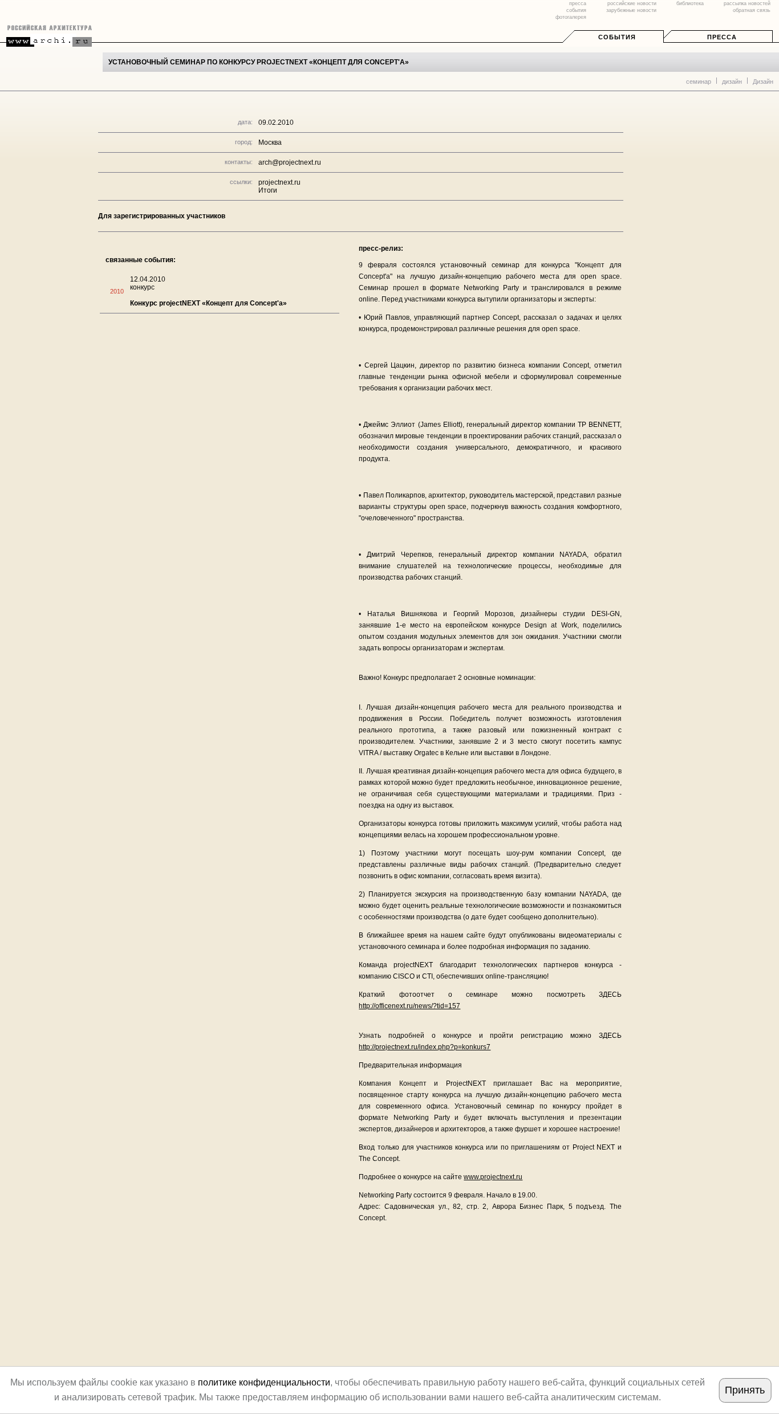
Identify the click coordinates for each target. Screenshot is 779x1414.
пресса (577, 3)
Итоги (267, 190)
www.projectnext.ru (493, 1177)
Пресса (722, 37)
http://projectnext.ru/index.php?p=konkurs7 (424, 1047)
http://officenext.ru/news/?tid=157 (409, 1006)
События (617, 37)
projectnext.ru (279, 182)
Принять (745, 1390)
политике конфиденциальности (264, 1382)
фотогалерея (570, 17)
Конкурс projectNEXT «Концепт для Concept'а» (208, 303)
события (576, 10)
